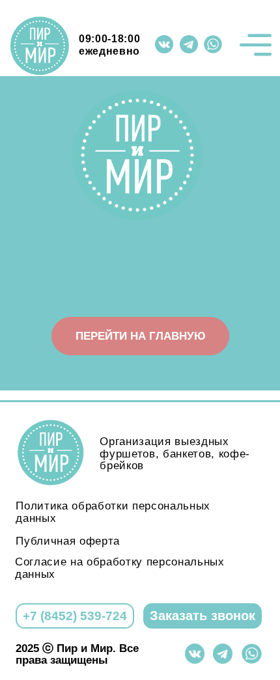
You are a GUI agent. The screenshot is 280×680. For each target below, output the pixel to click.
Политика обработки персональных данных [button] (113, 511)
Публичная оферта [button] (68, 540)
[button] (202, 616)
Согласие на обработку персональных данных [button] (120, 567)
